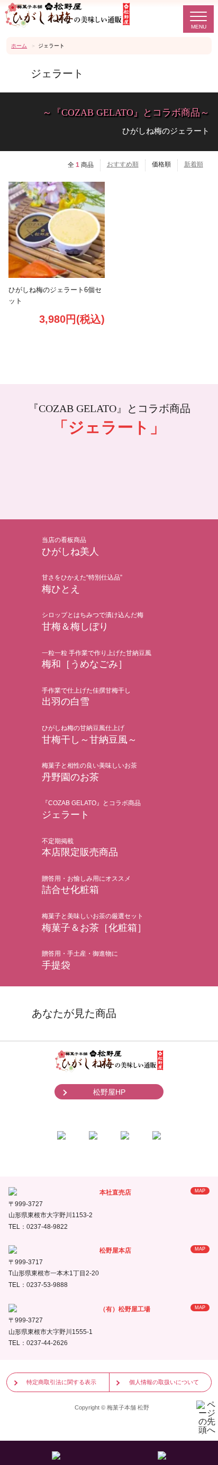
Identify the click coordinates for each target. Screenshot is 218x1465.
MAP (200, 1190)
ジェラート (91, 809)
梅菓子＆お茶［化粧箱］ (94, 922)
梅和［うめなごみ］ (96, 659)
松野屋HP (109, 1092)
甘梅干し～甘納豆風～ (89, 734)
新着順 (193, 164)
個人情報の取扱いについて (164, 1382)
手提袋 (80, 960)
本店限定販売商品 (80, 847)
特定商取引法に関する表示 (61, 1382)
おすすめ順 (123, 164)
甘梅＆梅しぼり (92, 621)
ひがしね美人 (70, 546)
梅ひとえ (82, 584)
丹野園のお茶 (89, 772)
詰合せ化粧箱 (86, 885)
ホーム (19, 46)
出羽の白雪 (86, 697)
